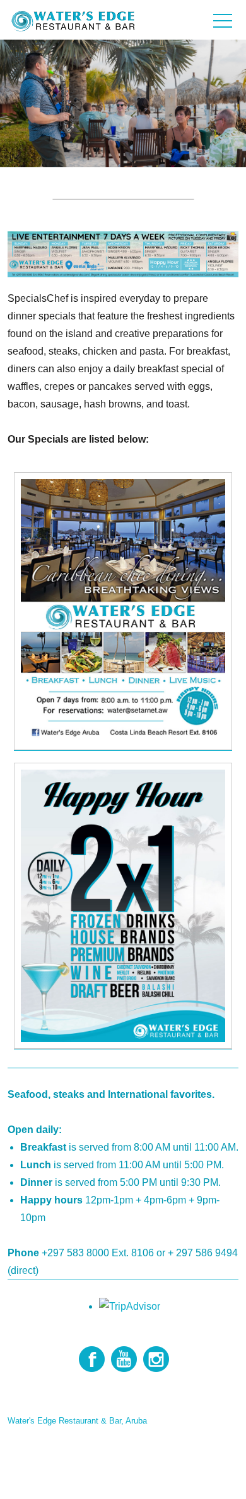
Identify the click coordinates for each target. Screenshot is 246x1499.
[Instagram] (156, 1359)
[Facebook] (92, 1359)
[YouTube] (124, 1359)
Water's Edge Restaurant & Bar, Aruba (77, 1420)
